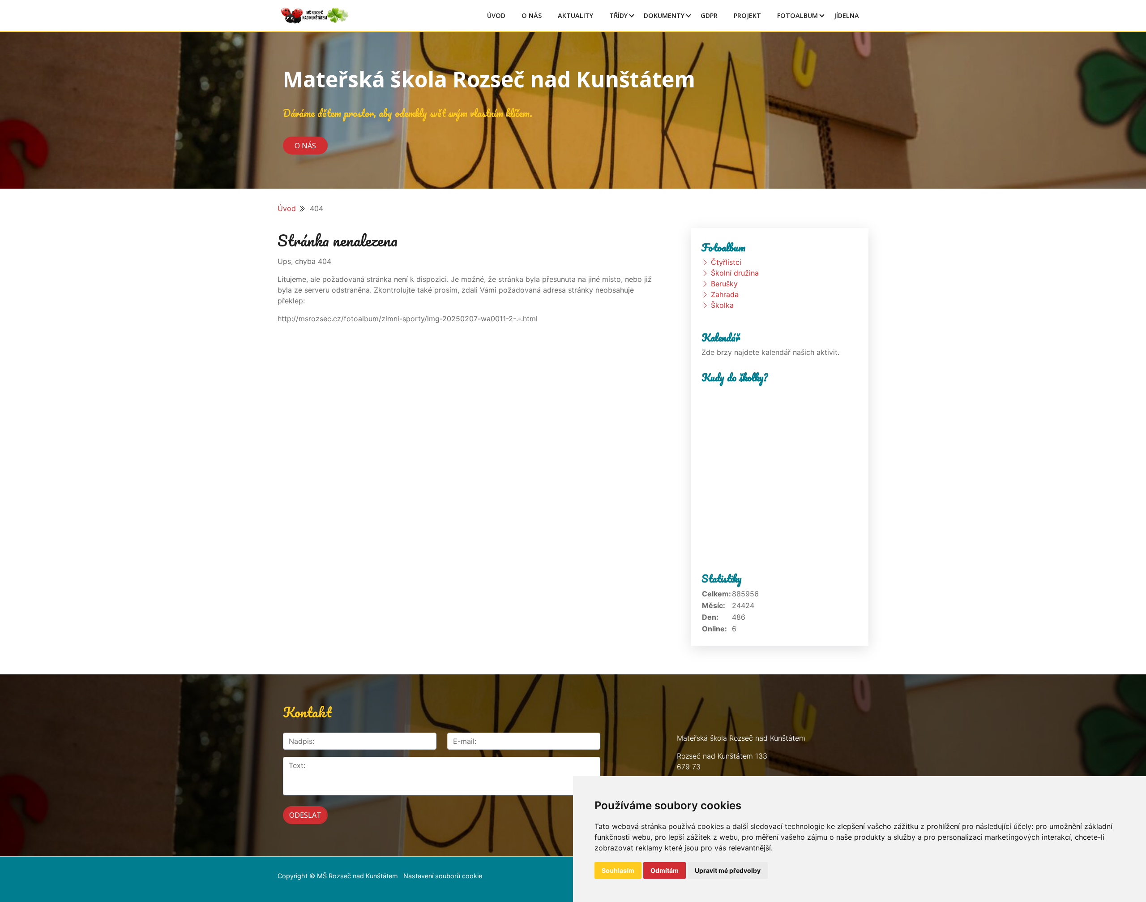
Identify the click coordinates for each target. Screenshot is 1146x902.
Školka (722, 305)
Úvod (496, 15)
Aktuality (575, 15)
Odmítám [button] (664, 870)
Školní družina (735, 272)
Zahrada (725, 294)
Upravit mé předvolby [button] (728, 870)
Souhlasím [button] (618, 870)
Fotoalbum (797, 15)
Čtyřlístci (726, 262)
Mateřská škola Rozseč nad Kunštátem (489, 79)
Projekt (747, 15)
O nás (305, 145)
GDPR (709, 15)
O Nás (532, 15)
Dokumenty (664, 15)
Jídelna (846, 15)
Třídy (618, 15)
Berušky (724, 283)
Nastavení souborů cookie (442, 876)
